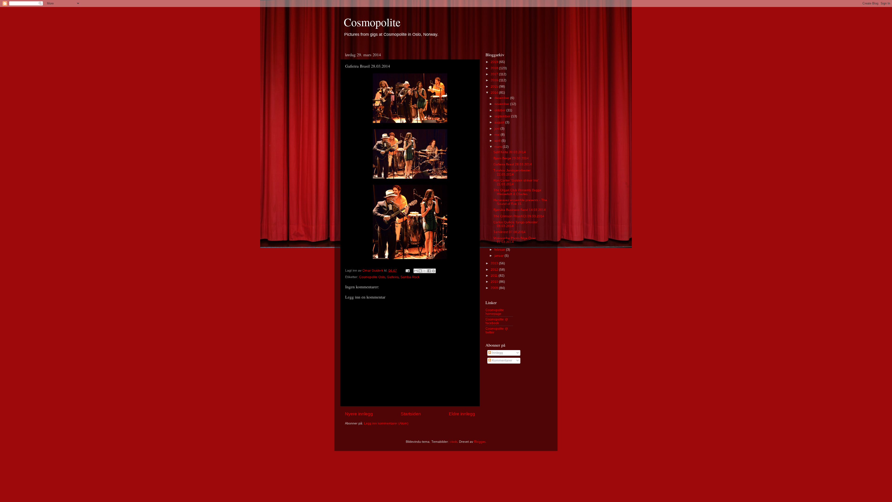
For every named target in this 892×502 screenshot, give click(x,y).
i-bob (453, 441)
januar (499, 255)
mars (498, 146)
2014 (495, 92)
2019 (495, 62)
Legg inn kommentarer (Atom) (386, 423)
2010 (495, 281)
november (502, 104)
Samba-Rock (410, 277)
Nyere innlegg (359, 413)
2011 (494, 275)
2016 (495, 80)
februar (500, 249)
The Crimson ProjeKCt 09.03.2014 (518, 216)
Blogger (479, 441)
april (498, 140)
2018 (495, 68)
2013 (495, 263)
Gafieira (393, 277)
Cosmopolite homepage (494, 311)
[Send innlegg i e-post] (407, 270)
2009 (495, 288)
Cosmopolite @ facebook (496, 321)
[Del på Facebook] (429, 271)
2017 (495, 74)
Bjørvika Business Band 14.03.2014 (519, 210)
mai (497, 134)
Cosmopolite (372, 21)
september (502, 116)
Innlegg (497, 352)
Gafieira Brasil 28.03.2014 (512, 164)
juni (497, 128)
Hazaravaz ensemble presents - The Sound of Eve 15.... (520, 202)
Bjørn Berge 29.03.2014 (511, 158)
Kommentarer (501, 360)
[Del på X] (424, 271)
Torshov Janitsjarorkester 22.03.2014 (512, 172)
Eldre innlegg (462, 413)
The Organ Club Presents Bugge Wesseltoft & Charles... (517, 192)
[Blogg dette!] (420, 271)
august (499, 122)
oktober (500, 110)
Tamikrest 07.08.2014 (509, 232)
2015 (495, 86)
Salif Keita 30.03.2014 (509, 152)
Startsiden (411, 413)
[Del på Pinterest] (433, 271)
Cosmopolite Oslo (372, 277)
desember (502, 98)
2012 (495, 269)
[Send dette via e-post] (415, 271)
